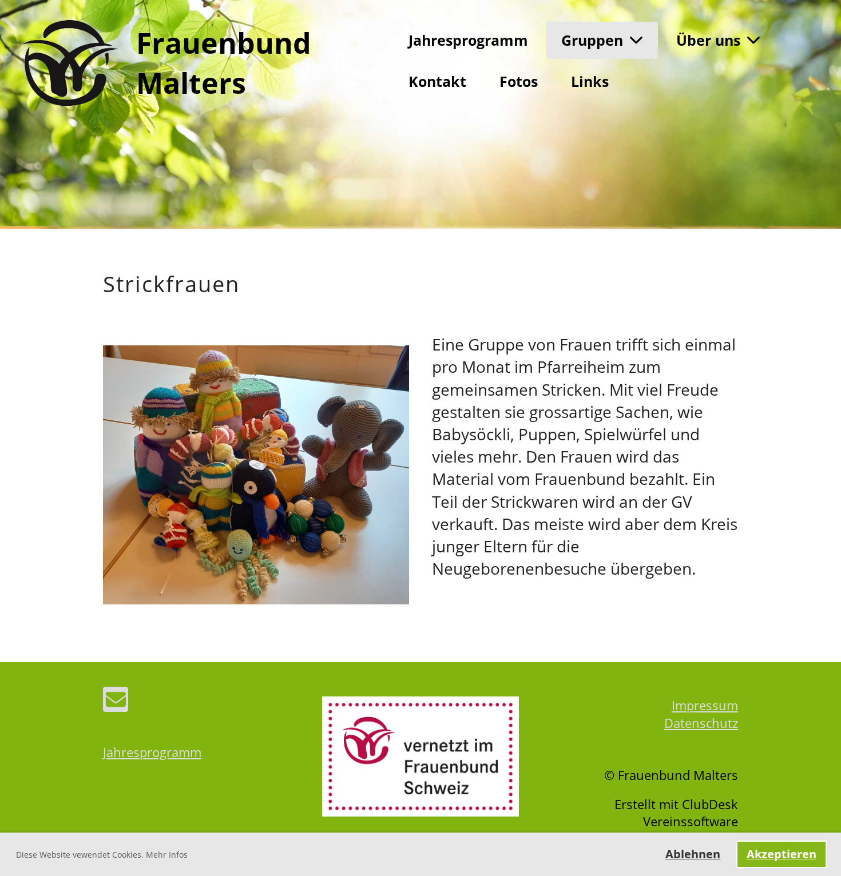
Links (590, 81)
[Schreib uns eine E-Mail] (115, 702)
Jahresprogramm (468, 40)
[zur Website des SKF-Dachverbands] (420, 811)
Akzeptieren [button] (781, 854)
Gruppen (592, 40)
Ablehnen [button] (692, 854)
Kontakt (437, 81)
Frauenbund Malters (223, 62)
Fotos (518, 81)
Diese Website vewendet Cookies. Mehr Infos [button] (102, 854)
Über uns (708, 40)
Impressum (705, 705)
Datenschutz (701, 722)
